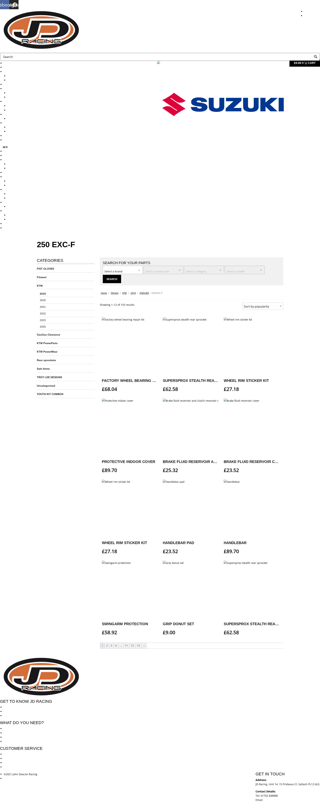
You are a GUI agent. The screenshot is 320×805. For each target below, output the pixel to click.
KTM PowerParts (47, 343)
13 (138, 645)
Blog (6, 135)
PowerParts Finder (15, 114)
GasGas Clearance (48, 334)
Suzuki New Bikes (18, 80)
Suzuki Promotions (18, 110)
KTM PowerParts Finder (21, 118)
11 (126, 645)
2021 (43, 306)
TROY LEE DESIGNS (49, 377)
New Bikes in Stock (15, 88)
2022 (43, 313)
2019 (43, 293)
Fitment (41, 277)
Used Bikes (10, 84)
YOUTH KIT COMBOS (50, 394)
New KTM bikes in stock (22, 93)
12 (132, 645)
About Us (9, 67)
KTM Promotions (17, 105)
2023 (43, 320)
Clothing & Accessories (18, 123)
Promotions (11, 101)
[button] (161, 147)
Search (111, 279)
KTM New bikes (16, 76)
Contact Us (10, 140)
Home (104, 293)
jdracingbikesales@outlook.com (283, 800)
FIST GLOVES (45, 268)
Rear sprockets (46, 360)
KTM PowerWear (17, 127)
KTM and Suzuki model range (22, 71)
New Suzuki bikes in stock (23, 97)
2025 (43, 326)
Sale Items (13, 131)
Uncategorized (46, 385)
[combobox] (123, 270)
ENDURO (144, 293)
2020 (43, 300)
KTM (40, 285)
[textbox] (123, 269)
